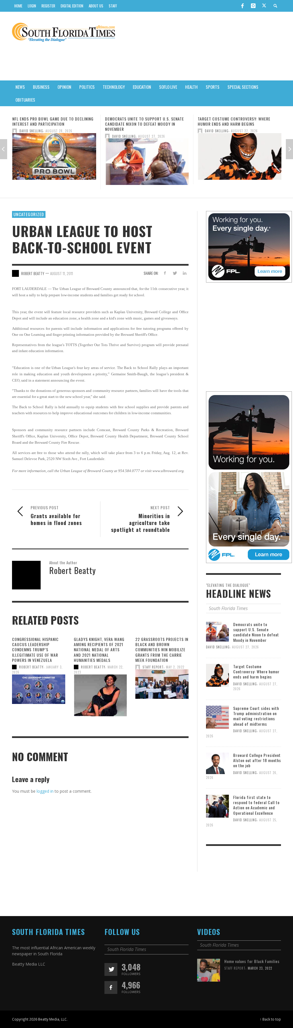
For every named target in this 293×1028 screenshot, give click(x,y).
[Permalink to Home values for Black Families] (208, 969)
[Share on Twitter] (175, 273)
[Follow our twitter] (110, 969)
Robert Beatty (31, 667)
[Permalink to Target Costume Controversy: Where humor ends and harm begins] (147, 158)
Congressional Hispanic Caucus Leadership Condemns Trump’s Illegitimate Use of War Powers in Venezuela (35, 649)
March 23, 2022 (260, 968)
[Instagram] (253, 5)
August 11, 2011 (61, 273)
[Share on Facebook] (165, 273)
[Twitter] (264, 6)
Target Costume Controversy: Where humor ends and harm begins (141, 121)
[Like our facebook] (110, 987)
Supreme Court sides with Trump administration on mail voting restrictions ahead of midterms (230, 124)
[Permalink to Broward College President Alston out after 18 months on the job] (217, 763)
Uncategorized (28, 214)
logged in (45, 791)
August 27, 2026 (58, 136)
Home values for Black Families (252, 961)
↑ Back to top (270, 1019)
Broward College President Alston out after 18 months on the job (257, 760)
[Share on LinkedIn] (185, 273)
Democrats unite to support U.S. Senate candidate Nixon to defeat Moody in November (51, 124)
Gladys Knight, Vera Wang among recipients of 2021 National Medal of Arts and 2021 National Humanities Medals (99, 649)
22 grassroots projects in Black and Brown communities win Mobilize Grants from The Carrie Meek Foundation (161, 649)
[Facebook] (242, 5)
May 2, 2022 (175, 667)
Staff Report (153, 667)
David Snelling (31, 136)
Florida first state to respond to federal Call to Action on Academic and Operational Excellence (256, 805)
